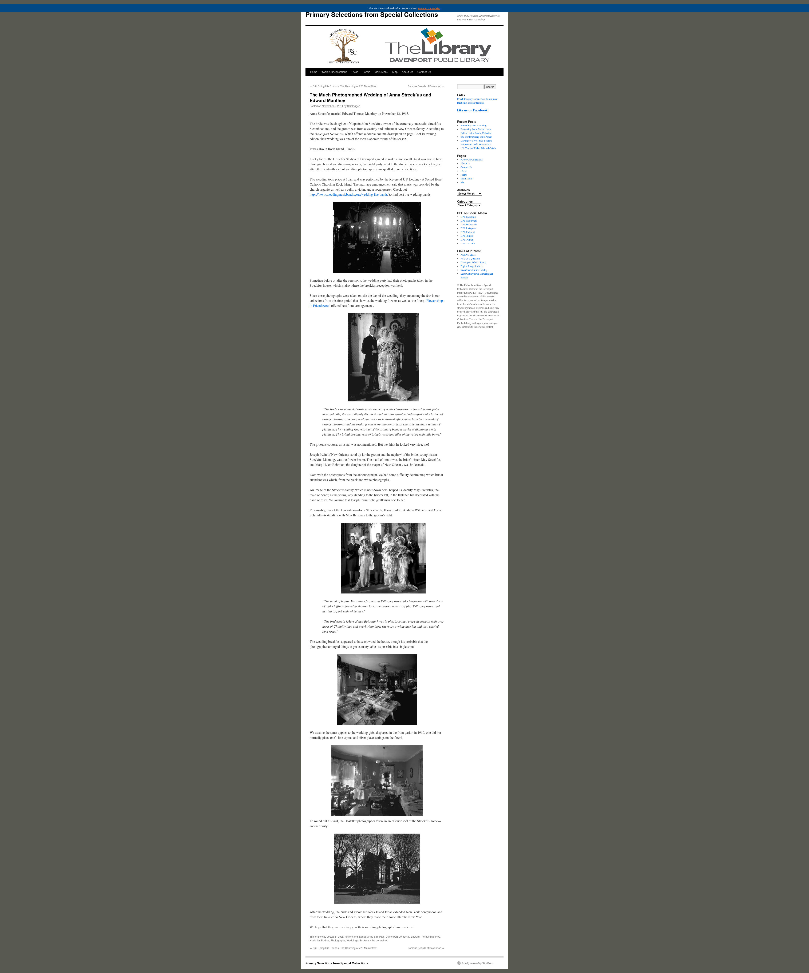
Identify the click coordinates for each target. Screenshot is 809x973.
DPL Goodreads (469, 220)
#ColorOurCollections (334, 72)
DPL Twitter (467, 239)
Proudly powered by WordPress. (477, 963)
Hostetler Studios (319, 940)
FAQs (354, 72)
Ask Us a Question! (471, 258)
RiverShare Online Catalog (474, 269)
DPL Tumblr (467, 235)
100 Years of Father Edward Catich (478, 148)
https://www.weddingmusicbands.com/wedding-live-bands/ (349, 194)
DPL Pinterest (468, 232)
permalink (381, 940)
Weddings (352, 940)
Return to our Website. (429, 8)
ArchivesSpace (468, 254)
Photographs (338, 940)
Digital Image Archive (472, 266)
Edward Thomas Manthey (425, 936)
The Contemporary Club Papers (476, 136)
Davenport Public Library (473, 262)
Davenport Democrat (398, 936)
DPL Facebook (468, 216)
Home (313, 72)
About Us (407, 72)
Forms (366, 72)
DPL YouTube (468, 243)
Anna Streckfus (375, 936)
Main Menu (381, 72)
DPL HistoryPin (469, 224)
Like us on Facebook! (473, 110)
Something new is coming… (475, 125)
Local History (345, 936)
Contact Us (424, 72)
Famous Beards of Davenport (426, 86)
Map (395, 72)
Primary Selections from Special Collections (371, 14)
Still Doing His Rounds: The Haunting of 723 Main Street (343, 86)
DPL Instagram (468, 228)
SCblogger (353, 106)
